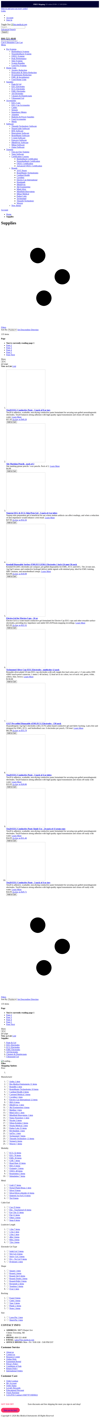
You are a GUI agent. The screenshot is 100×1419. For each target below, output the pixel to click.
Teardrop (16, 1286)
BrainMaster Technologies (23, 1089)
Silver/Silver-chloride (21, 1193)
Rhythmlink (17, 1131)
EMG (15, 1158)
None (14, 1308)
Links (3, 11)
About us (10, 1352)
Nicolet (15, 1120)
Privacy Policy (12, 1364)
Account (9, 18)
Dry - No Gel (18, 1259)
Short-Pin (16, 1320)
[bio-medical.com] (19, 24)
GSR (14, 1160)
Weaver (15, 1144)
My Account (11, 1383)
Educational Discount (15, 1390)
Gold (15, 1185)
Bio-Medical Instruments (23, 1084)
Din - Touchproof (20, 1210)
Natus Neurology (19, 1118)
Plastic (15, 1306)
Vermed (15, 1141)
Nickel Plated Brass (20, 1188)
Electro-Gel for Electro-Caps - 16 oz (22, 618)
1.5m (14, 1232)
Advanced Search (8, 29)
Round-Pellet (18, 1281)
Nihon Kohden (18, 1123)
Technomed (17, 1136)
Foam (14, 1298)
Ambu (14, 1081)
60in (14, 1240)
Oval (14, 1289)
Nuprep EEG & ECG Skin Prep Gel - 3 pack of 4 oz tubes (31, 513)
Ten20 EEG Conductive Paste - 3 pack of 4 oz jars (28, 882)
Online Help (11, 1359)
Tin (13, 1198)
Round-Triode (18, 1278)
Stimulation (17, 1176)
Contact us (10, 1354)
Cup (14, 1207)
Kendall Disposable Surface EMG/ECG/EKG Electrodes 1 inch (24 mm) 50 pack (41, 564)
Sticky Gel (16, 1256)
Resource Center (13, 1357)
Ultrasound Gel (12, 1057)
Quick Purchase (12, 1393)
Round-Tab (17, 1276)
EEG (15, 1155)
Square (15, 1271)
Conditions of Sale (13, 1366)
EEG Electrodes (13, 1045)
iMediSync (16, 1105)
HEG (14, 1166)
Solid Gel (16, 1251)
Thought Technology (21, 1138)
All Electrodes (12, 1052)
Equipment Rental (13, 1361)
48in (14, 1237)
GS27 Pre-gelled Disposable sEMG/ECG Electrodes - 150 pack (33, 723)
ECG (15, 1153)
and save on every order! (14, 9)
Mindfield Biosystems (21, 1115)
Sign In (9, 20)
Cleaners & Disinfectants (16, 1054)
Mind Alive (16, 1113)
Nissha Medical (18, 1125)
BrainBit (15, 1087)
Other (14, 1218)
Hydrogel (16, 1262)
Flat (14, 1215)
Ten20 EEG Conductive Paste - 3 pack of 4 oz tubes (29, 775)
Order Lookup (12, 1381)
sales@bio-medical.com (24, 1340)
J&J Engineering (19, 1107)
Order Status (11, 1386)
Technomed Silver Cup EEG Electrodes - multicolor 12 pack (32, 670)
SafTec (15, 1133)
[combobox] (13, 27)
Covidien (16, 1097)
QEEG (16, 1171)
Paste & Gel (11, 1043)
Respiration (17, 1173)
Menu (3, 45)
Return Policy (12, 1368)
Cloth (14, 1300)
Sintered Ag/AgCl (20, 1195)
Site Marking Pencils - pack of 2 (20, 464)
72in (14, 1242)
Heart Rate (17, 1163)
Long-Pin (16, 1317)
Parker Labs (18, 1128)
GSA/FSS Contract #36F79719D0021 (22, 1395)
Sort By (4, 330)
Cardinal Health (19, 1092)
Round (15, 1273)
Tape (14, 1303)
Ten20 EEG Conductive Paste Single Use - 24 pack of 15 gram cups (35, 829)
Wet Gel (16, 1254)
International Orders (14, 1371)
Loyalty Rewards (13, 1388)
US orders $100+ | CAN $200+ (50, 4)
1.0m (14, 1229)
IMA (14, 1102)
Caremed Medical (19, 1094)
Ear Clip (16, 1212)
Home (8, 214)
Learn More (16, 417)
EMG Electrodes (13, 1050)
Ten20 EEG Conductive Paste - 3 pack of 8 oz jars (28, 410)
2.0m (14, 1234)
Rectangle (16, 1284)
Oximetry (16, 1168)
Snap (14, 1220)
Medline (15, 1110)
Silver (15, 1190)
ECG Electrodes (13, 1047)
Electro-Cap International (23, 1100)
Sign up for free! (10, 1410)
